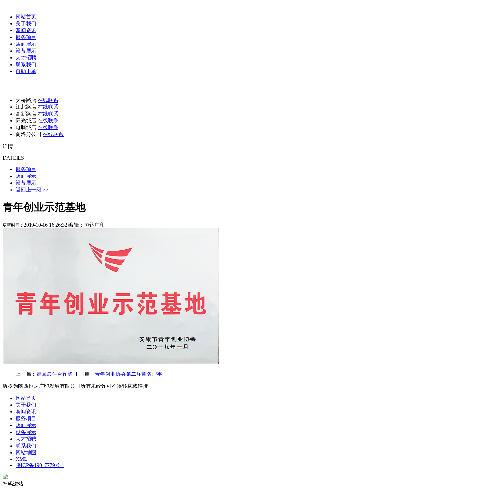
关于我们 (26, 23)
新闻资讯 (26, 30)
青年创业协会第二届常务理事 (128, 374)
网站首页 (26, 16)
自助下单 (26, 71)
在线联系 (48, 100)
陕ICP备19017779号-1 (40, 465)
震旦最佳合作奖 (54, 374)
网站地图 (26, 452)
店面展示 (26, 44)
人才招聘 (26, 57)
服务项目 (26, 37)
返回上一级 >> (32, 189)
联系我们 (26, 64)
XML (21, 459)
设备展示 (26, 51)
